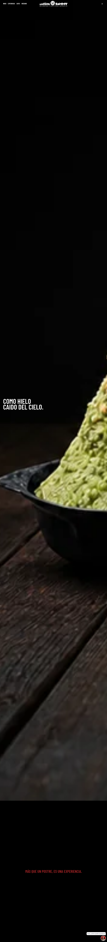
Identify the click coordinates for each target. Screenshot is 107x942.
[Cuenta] (102, 3)
